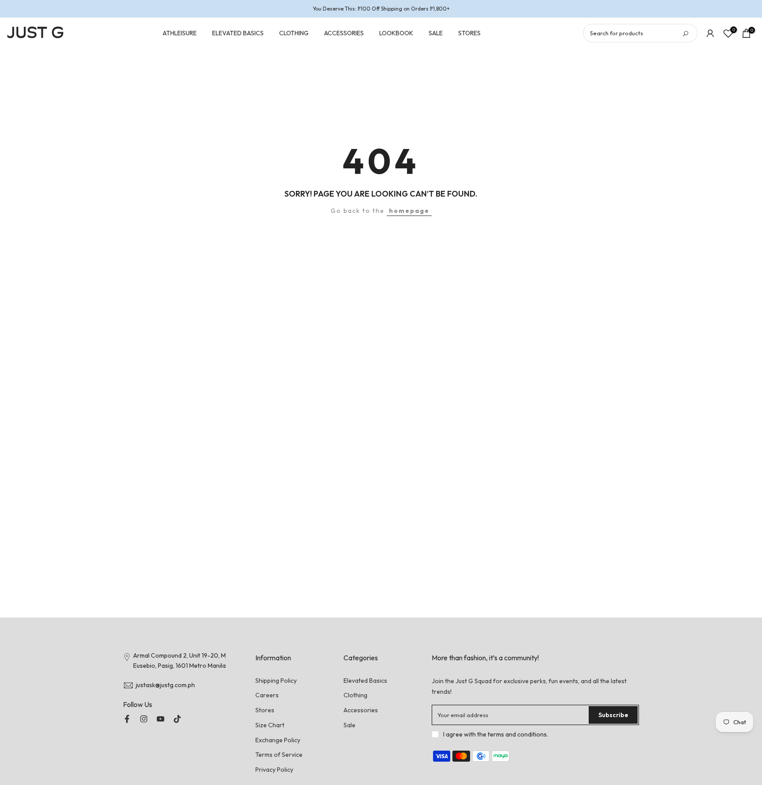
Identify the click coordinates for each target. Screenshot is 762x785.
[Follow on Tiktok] (177, 719)
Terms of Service (279, 755)
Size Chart (269, 725)
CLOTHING (294, 33)
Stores (264, 710)
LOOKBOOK (396, 33)
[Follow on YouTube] (160, 719)
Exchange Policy (277, 740)
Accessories (361, 710)
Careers (267, 695)
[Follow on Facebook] (127, 719)
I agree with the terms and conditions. (495, 734)
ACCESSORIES (344, 33)
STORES (469, 33)
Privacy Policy (274, 770)
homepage (409, 211)
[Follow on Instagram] (144, 719)
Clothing (355, 695)
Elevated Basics (365, 681)
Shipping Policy (276, 681)
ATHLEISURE (180, 33)
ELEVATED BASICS (238, 33)
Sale (349, 725)
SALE (436, 33)
